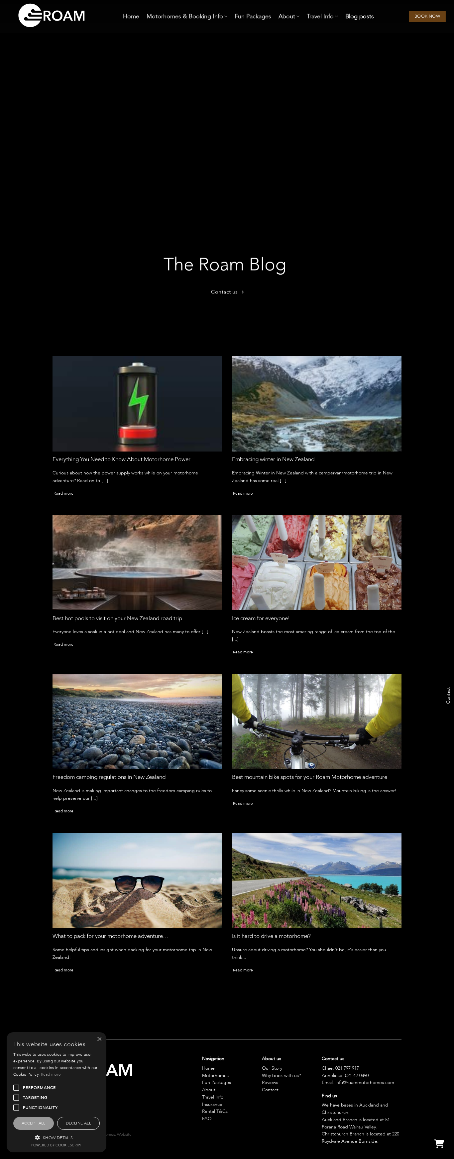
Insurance (212, 1104)
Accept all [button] (34, 1123)
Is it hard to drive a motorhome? (271, 936)
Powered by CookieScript (56, 1145)
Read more (64, 493)
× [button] (98, 1039)
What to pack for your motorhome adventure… (111, 936)
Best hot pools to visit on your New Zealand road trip (117, 618)
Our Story (272, 1068)
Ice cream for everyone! (261, 618)
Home (131, 16)
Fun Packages (253, 16)
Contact (270, 1090)
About (287, 16)
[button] (56, 1137)
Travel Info (320, 16)
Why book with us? (281, 1075)
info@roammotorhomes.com (364, 1082)
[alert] (56, 1092)
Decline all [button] (78, 1123)
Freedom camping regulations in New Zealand (109, 777)
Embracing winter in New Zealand (273, 459)
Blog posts (359, 16)
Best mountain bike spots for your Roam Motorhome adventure (309, 777)
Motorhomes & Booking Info (185, 16)
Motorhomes (215, 1075)
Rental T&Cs (215, 1111)
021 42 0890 (357, 1075)
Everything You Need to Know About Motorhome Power (121, 459)
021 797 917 (347, 1068)
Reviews (270, 1082)
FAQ (207, 1119)
